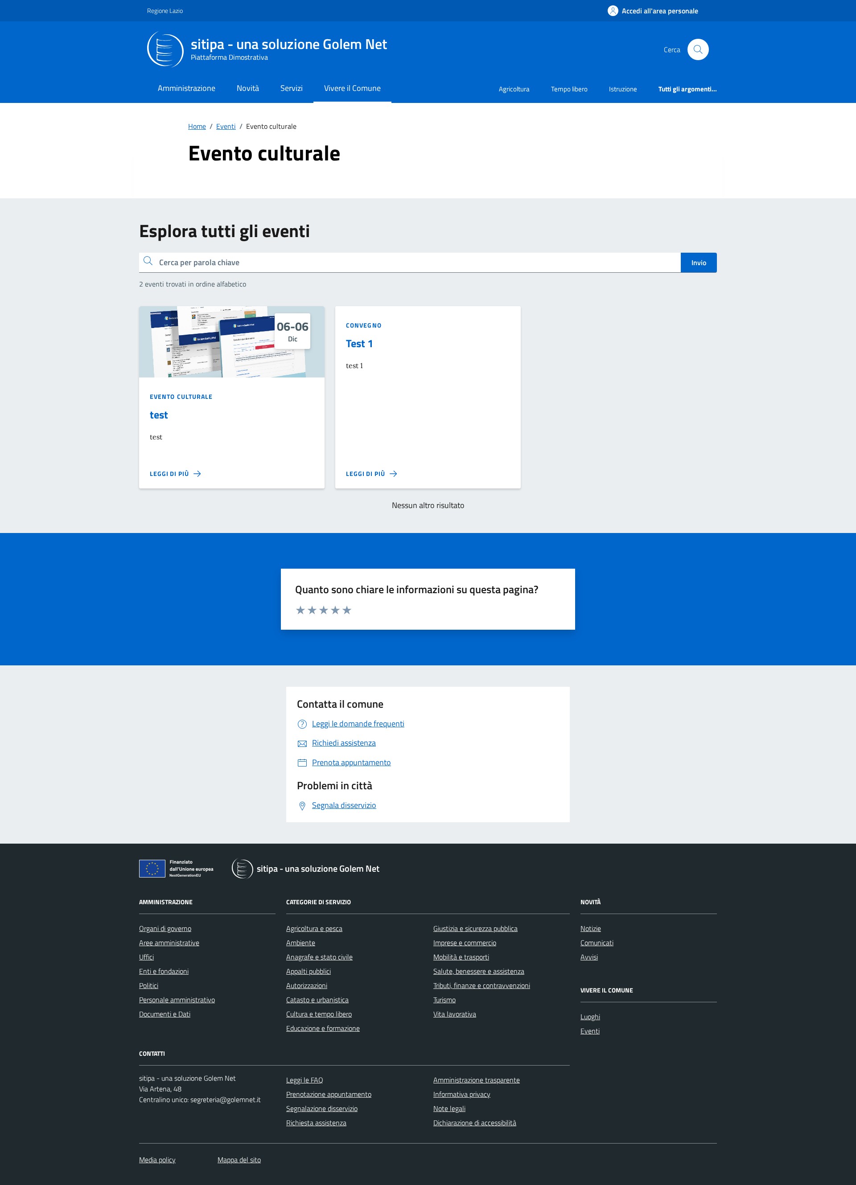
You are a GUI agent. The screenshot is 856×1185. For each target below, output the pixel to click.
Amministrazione (186, 88)
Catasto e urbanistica (317, 999)
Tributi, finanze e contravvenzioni (481, 985)
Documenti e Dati (164, 1014)
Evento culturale (181, 396)
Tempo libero (569, 89)
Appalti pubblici (308, 971)
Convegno (364, 325)
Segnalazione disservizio (322, 1108)
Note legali (449, 1108)
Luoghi (590, 1016)
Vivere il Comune (352, 88)
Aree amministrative (169, 942)
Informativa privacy (461, 1094)
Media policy (157, 1159)
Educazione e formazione (323, 1028)
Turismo (444, 999)
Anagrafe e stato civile (319, 956)
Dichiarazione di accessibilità (474, 1122)
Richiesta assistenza (316, 1122)
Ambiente (300, 942)
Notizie (590, 928)
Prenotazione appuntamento (328, 1094)
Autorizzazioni (306, 985)
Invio (698, 262)
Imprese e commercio (464, 942)
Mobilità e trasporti (461, 956)
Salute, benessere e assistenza (478, 971)
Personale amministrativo (177, 999)
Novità (248, 88)
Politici (148, 985)
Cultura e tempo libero (319, 1014)
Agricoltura (514, 89)
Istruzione (623, 89)
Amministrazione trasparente (476, 1079)
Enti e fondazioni (164, 971)
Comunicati (596, 942)
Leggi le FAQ (304, 1079)
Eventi (590, 1030)
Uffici (146, 956)
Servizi (291, 88)
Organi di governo (165, 928)
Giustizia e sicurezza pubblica (475, 928)
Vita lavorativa (454, 1014)
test (159, 414)
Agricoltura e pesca (314, 928)
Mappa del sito (239, 1159)
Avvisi (589, 956)
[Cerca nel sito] (698, 49)
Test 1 (359, 343)
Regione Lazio (165, 10)
